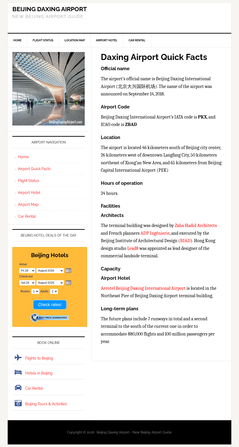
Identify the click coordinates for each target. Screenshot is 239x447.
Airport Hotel (29, 192)
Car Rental (27, 216)
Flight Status (28, 180)
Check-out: (26, 276)
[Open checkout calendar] (68, 282)
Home (23, 157)
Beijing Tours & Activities (46, 404)
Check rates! (50, 304)
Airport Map (28, 204)
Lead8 (132, 248)
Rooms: (25, 291)
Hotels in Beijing (39, 373)
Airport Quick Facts (34, 169)
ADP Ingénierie (155, 233)
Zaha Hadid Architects (196, 225)
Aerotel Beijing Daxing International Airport (143, 288)
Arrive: (23, 264)
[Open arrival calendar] (68, 270)
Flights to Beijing (39, 358)
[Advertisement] (161, 17)
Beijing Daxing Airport (49, 9)
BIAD (185, 240)
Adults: (44, 291)
